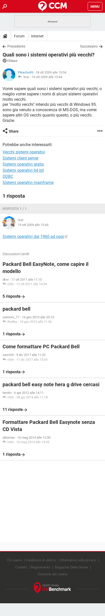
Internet (37, 36)
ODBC (8, 176)
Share (14, 131)
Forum (19, 36)
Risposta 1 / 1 (15, 209)
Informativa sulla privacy (78, 560)
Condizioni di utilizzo (41, 560)
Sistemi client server (20, 158)
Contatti (21, 567)
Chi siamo (14, 560)
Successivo (89, 46)
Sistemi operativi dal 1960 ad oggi (33, 236)
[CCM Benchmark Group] (52, 588)
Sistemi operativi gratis (23, 164)
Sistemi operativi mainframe (28, 182)
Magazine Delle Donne (71, 567)
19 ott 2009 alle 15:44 (47, 77)
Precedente (16, 46)
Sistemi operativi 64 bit (23, 170)
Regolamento (40, 567)
